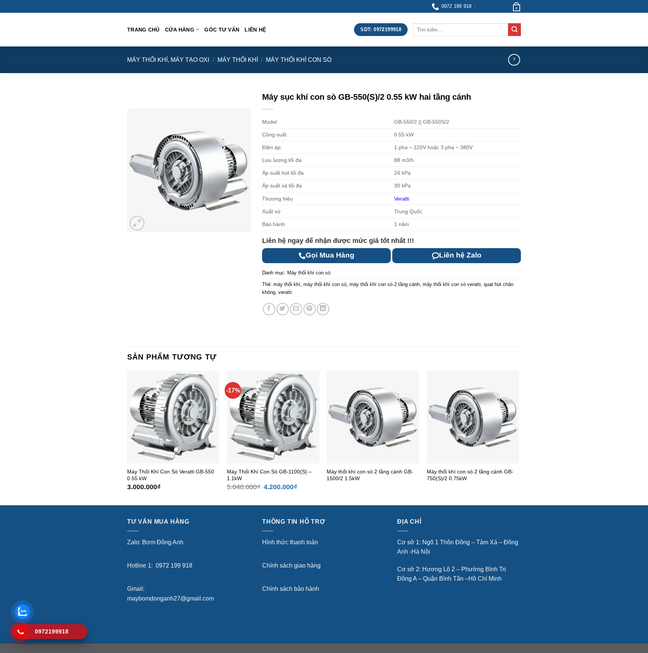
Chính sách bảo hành (290, 589)
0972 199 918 (173, 565)
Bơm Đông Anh (162, 542)
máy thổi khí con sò (324, 284)
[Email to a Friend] (296, 309)
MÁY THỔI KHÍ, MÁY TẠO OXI (168, 60)
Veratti (401, 199)
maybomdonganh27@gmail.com (170, 598)
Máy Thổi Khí (238, 60)
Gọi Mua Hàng (330, 255)
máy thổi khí (286, 284)
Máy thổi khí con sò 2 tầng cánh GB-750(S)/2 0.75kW (470, 475)
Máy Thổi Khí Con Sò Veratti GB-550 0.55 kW (170, 475)
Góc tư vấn (221, 30)
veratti (285, 292)
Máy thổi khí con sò (299, 60)
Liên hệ (255, 30)
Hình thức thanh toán (290, 542)
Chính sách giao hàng (291, 565)
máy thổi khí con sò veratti (452, 284)
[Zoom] (137, 223)
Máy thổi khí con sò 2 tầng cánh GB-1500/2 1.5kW (370, 475)
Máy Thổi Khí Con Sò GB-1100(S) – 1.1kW (269, 475)
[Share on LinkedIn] (323, 309)
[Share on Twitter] (282, 309)
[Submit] (514, 29)
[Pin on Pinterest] (309, 309)
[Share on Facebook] (269, 309)
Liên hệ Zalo (460, 255)
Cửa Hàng (179, 30)
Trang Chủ (143, 30)
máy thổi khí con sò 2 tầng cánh (385, 284)
